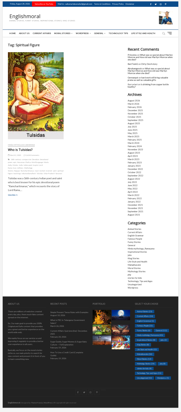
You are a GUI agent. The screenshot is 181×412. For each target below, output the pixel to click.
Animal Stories (134, 229)
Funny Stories (134, 242)
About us (24, 33)
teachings (17, 173)
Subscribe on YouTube (44, 4)
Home (12, 33)
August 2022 (134, 179)
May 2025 (132, 133)
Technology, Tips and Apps (140, 281)
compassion (26, 159)
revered (49, 171)
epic (14, 162)
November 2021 (135, 208)
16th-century (16, 159)
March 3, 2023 (15, 155)
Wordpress (133, 287)
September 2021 (135, 211)
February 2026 (135, 107)
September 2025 (135, 120)
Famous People (135, 238)
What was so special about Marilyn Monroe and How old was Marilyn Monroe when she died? (150, 57)
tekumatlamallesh (29, 173)
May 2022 (132, 188)
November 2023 (135, 149)
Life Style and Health (143, 33)
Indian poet (28, 165)
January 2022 (134, 201)
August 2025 (134, 123)
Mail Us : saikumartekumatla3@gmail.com (75, 4)
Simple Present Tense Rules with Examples (69, 312)
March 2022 (133, 195)
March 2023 (133, 159)
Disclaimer (130, 4)
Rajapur (17, 171)
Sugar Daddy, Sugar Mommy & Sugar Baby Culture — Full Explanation (68, 343)
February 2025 (135, 139)
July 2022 (132, 182)
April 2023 (133, 156)
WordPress (82, 33)
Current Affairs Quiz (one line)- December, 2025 (68, 332)
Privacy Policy (118, 4)
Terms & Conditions (102, 4)
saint (55, 171)
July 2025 (132, 126)
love (14, 168)
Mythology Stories (137, 271)
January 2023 (134, 165)
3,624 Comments (32, 155)
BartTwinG (133, 64)
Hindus (15, 165)
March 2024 (133, 143)
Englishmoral (24, 16)
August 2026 (134, 100)
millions (20, 168)
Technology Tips (118, 33)
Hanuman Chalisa (24, 162)
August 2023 (134, 152)
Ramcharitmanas (27, 171)
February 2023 (135, 162)
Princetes (132, 55)
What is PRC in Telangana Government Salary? (67, 321)
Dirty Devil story (149, 64)
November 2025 (135, 113)
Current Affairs (42, 33)
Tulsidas (40, 173)
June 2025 (132, 130)
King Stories (133, 258)
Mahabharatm (134, 265)
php (129, 274)
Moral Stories (62, 33)
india (21, 165)
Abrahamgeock (135, 68)
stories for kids (135, 278)
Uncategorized (135, 284)
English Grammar (136, 235)
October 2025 (134, 117)
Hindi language (37, 162)
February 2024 (135, 146)
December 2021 (135, 205)
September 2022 (135, 175)
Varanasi (58, 173)
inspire (35, 165)
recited (42, 171)
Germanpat (133, 77)
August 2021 (134, 214)
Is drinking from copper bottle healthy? (148, 85)
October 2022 (134, 172)
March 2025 (133, 136)
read (36, 171)
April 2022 (133, 192)
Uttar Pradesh (49, 173)
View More (15, 195)
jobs (130, 255)
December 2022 (135, 169)
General (98, 33)
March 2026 (133, 104)
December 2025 (135, 110)
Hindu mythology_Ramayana (21, 145)
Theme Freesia (37, 403)
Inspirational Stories (137, 252)
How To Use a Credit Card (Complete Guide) (66, 354)
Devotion (35, 159)
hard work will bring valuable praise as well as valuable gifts (148, 78)
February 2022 (135, 198)
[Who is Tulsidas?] (35, 96)
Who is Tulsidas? (20, 149)
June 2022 (132, 185)
